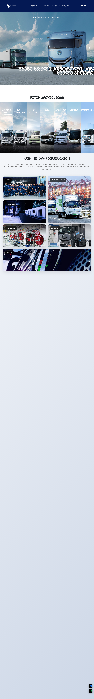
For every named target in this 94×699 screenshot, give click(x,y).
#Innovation (55, 228)
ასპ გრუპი (25, 6)
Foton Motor (36, 6)
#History (9, 252)
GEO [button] (85, 6)
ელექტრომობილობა (63, 6)
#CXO (8, 180)
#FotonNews (11, 204)
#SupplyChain (11, 228)
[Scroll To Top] (90, 697)
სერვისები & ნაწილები (41, 17)
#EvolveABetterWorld (58, 180)
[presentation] (5, 48)
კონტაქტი (56, 17)
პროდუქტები (48, 6)
